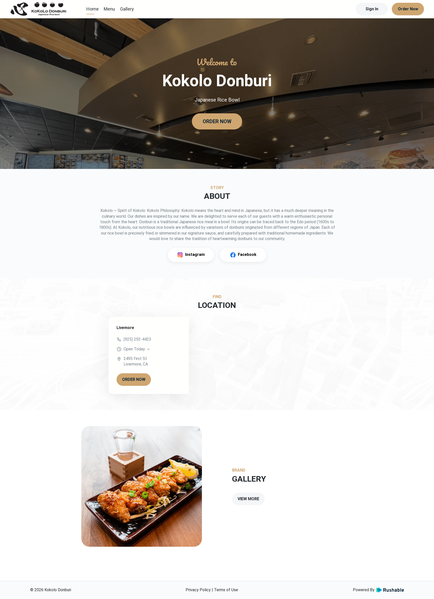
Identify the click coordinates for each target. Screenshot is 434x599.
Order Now (408, 9)
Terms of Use (226, 589)
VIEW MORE (248, 498)
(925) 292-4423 (137, 339)
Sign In (371, 9)
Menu (109, 9)
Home (92, 9)
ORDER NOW (217, 121)
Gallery (127, 9)
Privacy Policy (198, 589)
